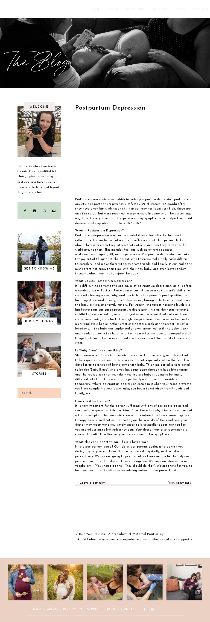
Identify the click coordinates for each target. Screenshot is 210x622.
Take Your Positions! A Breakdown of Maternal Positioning (120, 533)
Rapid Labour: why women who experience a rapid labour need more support (133, 539)
